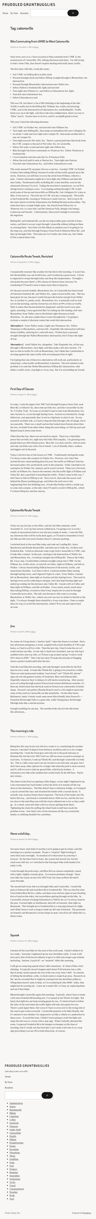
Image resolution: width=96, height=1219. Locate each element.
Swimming (14, 1178)
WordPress (87, 1213)
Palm (12, 1162)
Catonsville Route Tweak (25, 510)
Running (13, 1172)
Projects (13, 1169)
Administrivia (16, 1103)
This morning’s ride (22, 731)
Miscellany (14, 1152)
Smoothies (14, 1175)
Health (12, 1136)
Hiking (12, 1139)
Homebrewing (16, 1142)
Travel (12, 1185)
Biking (36, 47)
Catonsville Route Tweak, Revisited (31, 256)
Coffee (12, 1119)
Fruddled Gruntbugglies (28, 4)
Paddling (13, 1159)
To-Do (12, 1182)
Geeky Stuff (15, 1129)
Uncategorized (16, 1188)
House (12, 1145)
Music (12, 1155)
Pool (11, 1165)
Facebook (13, 1122)
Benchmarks (15, 1109)
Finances (13, 1126)
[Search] (73, 13)
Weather (13, 1192)
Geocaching (15, 1132)
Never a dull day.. (20, 833)
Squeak (14, 935)
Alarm (12, 1106)
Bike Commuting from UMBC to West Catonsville (39, 41)
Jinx (12, 626)
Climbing (14, 1116)
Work (12, 1195)
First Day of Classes (22, 389)
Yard (11, 1198)
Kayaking (14, 1149)
